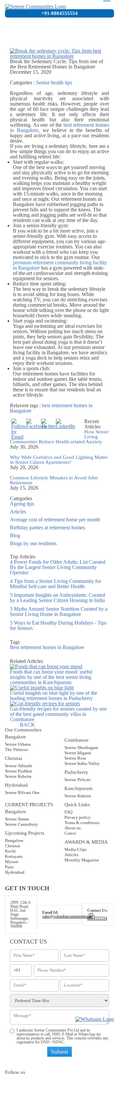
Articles (18, 511)
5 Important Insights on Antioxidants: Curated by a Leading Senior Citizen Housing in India (57, 597)
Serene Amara (17, 818)
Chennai (12, 845)
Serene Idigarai (77, 752)
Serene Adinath (18, 765)
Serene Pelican (77, 779)
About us (72, 827)
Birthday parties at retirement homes (47, 527)
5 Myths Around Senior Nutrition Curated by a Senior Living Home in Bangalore (58, 611)
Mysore (12, 861)
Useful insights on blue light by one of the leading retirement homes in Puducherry (53, 695)
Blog (15, 535)
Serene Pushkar (18, 771)
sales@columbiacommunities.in (67, 916)
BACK (27, 724)
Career (70, 833)
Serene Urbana (18, 744)
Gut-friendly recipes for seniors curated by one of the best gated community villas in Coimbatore (58, 714)
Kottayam (13, 856)
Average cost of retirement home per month (55, 519)
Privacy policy (77, 817)
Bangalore (14, 840)
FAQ (68, 812)
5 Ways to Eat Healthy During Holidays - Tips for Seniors (58, 625)
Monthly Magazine (81, 859)
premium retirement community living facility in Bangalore (60, 265)
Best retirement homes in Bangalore (47, 647)
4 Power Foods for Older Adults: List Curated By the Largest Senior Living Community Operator (57, 567)
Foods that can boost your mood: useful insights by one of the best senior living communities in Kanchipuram (51, 677)
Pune (9, 866)
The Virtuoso (16, 749)
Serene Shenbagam (81, 747)
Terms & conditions (81, 822)
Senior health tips (54, 82)
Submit (59, 1051)
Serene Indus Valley (82, 763)
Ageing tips (22, 503)
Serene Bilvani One (22, 792)
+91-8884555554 (59, 13)
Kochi (10, 851)
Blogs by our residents (33, 543)
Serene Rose (75, 758)
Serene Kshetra (18, 776)
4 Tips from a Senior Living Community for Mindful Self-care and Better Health (55, 583)
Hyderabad (14, 872)
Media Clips (75, 849)
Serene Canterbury (21, 824)
